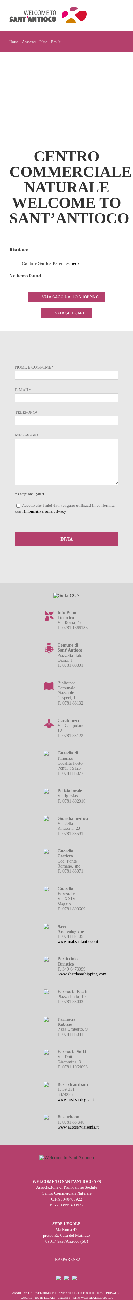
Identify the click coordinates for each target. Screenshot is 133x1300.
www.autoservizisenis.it (78, 1127)
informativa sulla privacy (45, 511)
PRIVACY (112, 1293)
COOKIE (26, 1297)
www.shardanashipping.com (82, 974)
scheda (73, 263)
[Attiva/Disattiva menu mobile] (121, 14)
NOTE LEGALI (45, 1297)
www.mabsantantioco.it (78, 941)
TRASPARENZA (67, 1260)
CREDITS (64, 1297)
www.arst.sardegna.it (76, 1099)
